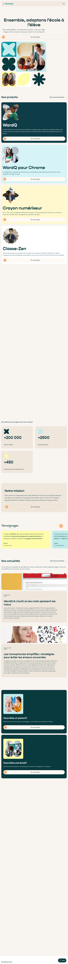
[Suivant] (61, 526)
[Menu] (63, 3)
